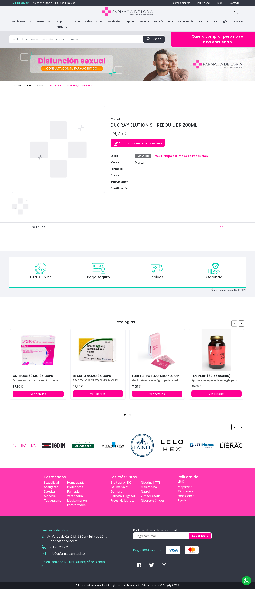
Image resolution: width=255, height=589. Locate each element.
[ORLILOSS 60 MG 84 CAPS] (38, 350)
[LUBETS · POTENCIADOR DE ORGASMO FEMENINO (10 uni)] (157, 350)
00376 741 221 (59, 547)
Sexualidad (51, 482)
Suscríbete (200, 536)
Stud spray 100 (121, 482)
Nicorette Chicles (152, 500)
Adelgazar (51, 487)
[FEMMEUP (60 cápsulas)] (216, 350)
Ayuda (182, 500)
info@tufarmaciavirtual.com (68, 554)
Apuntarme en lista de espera (140, 143)
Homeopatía (75, 482)
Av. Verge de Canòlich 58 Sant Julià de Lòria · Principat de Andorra (77, 538)
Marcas (239, 21)
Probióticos (75, 487)
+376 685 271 (21, 2)
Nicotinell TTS (151, 482)
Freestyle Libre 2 (122, 500)
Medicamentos (77, 500)
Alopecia (50, 496)
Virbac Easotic (150, 496)
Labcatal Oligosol (123, 496)
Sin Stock (143, 155)
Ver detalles (38, 394)
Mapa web (185, 487)
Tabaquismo (52, 500)
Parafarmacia (76, 505)
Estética (49, 491)
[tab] (125, 414)
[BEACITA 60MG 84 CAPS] (98, 350)
